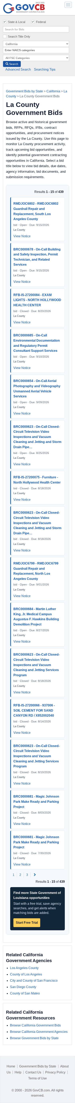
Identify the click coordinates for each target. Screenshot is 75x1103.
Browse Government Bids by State (34, 1038)
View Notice (22, 236)
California (53, 91)
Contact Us (33, 1072)
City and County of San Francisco (34, 980)
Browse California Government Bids (35, 1025)
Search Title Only (19, 36)
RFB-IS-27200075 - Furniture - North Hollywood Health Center (37, 480)
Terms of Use (37, 1078)
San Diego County (23, 987)
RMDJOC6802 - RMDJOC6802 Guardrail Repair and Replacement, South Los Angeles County (35, 211)
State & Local (16, 22)
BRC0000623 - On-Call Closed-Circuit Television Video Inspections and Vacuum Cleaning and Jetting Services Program (36, 665)
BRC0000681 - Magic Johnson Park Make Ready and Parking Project (36, 801)
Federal (41, 22)
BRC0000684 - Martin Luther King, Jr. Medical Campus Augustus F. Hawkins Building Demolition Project (36, 616)
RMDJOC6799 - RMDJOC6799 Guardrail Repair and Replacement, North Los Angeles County (35, 571)
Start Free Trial (27, 922)
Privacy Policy (55, 1072)
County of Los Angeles (26, 974)
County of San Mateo (25, 993)
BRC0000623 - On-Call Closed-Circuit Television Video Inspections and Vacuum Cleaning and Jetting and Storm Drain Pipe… (37, 437)
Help (18, 1072)
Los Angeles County (24, 968)
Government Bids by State (24, 91)
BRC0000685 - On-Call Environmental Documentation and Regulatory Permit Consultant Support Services (36, 343)
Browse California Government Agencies (39, 1031)
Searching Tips (44, 69)
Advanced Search (18, 69)
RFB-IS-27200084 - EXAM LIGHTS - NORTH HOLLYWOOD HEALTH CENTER (37, 300)
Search (13, 64)
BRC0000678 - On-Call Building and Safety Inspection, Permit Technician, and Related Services (37, 257)
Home (11, 1066)
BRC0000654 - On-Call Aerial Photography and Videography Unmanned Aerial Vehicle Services (36, 388)
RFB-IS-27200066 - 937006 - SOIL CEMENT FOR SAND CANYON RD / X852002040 (34, 710)
